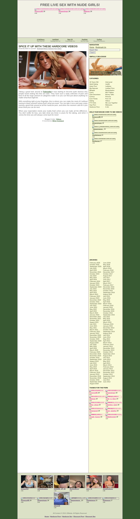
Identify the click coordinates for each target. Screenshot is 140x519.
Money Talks (109, 94)
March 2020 (94, 350)
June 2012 (106, 382)
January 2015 (108, 326)
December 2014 (108, 328)
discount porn (79, 516)
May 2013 (106, 361)
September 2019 (95, 359)
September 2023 (95, 287)
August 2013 (107, 356)
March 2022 (94, 313)
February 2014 (108, 344)
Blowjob (92, 90)
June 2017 (106, 279)
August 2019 (94, 361)
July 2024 (93, 276)
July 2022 (93, 305)
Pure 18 (108, 99)
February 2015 (108, 324)
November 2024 (95, 272)
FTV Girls (92, 103)
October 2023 (94, 285)
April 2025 (93, 270)
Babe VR (70, 39)
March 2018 (107, 268)
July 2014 (106, 335)
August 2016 (107, 294)
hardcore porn (55, 516)
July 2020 (93, 344)
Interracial (108, 82)
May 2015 (106, 318)
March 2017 (107, 283)
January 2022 (94, 315)
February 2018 (108, 270)
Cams (91, 92)
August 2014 (107, 333)
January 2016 (108, 307)
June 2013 (106, 359)
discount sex (90, 516)
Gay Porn (92, 105)
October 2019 (94, 357)
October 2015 (108, 313)
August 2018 (94, 383)
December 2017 (108, 272)
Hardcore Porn (94, 107)
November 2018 (95, 378)
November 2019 (95, 356)
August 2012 (107, 378)
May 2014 (106, 339)
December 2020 (95, 335)
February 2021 (95, 331)
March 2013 (107, 365)
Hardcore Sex (67, 516)
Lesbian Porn (110, 88)
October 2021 (94, 320)
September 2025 (95, 266)
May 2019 (93, 367)
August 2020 (94, 343)
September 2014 (109, 331)
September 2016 (109, 292)
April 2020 (93, 348)
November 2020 (95, 337)
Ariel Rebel (55, 39)
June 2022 (93, 307)
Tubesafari (47, 92)
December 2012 (108, 370)
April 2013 (106, 363)
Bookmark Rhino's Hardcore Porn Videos (49, 48)
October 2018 (94, 380)
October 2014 (108, 330)
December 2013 (108, 348)
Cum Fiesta (93, 99)
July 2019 (93, 363)
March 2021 (94, 330)
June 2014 (106, 337)
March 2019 (94, 370)
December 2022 (95, 300)
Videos (58, 119)
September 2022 (95, 304)
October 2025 (94, 264)
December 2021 (95, 317)
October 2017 (108, 274)
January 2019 (94, 374)
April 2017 (106, 281)
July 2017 (106, 277)
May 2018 (106, 264)
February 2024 (95, 281)
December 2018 (95, 376)
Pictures (108, 96)
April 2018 (106, 266)
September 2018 (95, 382)
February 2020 (95, 352)
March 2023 (94, 294)
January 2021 (94, 333)
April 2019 (93, 369)
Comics (92, 96)
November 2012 (108, 372)
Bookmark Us (101, 47)
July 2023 (93, 289)
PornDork (85, 39)
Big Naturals (93, 88)
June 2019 (93, 365)
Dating (91, 101)
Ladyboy (108, 86)
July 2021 (93, 324)
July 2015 (106, 317)
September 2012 (109, 376)
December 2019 (95, 354)
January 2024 (94, 283)
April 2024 (93, 279)
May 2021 (93, 328)
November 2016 (108, 289)
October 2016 (108, 290)
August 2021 (94, 322)
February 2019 (95, 372)
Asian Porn (93, 86)
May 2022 (93, 309)
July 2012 (106, 380)
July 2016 (106, 296)
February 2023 (95, 296)
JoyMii (107, 84)
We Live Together (111, 103)
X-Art (107, 107)
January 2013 (108, 369)
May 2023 (93, 290)
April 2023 (93, 292)
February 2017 (108, 285)
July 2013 (106, 357)
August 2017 (107, 276)
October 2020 (94, 339)
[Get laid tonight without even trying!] (105, 75)
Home (91, 47)
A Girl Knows (41, 39)
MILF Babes (109, 92)
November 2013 (108, 350)
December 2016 (108, 287)
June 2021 (93, 326)
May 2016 (106, 300)
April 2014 (106, 341)
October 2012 (108, 374)
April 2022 (93, 311)
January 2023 (94, 298)
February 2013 (108, 367)
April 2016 (106, 302)
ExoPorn (99, 39)
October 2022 (94, 302)
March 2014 (107, 343)
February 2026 (95, 263)
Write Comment (58, 121)
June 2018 (106, 263)
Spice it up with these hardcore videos (48, 46)
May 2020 (93, 346)
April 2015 (106, 320)
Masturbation (109, 90)
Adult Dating (93, 84)
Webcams (108, 105)
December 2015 (108, 309)
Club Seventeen (95, 94)
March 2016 (107, 304)
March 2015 (107, 322)
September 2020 (95, 341)
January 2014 (108, 346)
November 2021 (95, 318)
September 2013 (109, 354)
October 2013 (108, 352)
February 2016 (108, 305)
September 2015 (109, 315)
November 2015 (108, 311)
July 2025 (93, 268)
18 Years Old (93, 82)
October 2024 (94, 274)
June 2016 (106, 298)
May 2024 (93, 277)
